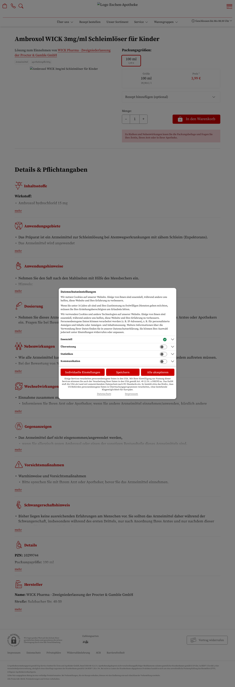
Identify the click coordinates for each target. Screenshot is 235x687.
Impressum (131, 394)
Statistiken (67, 354)
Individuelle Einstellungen (82, 372)
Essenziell (66, 339)
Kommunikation (70, 361)
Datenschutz (104, 394)
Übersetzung (68, 346)
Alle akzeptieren (158, 372)
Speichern (123, 372)
